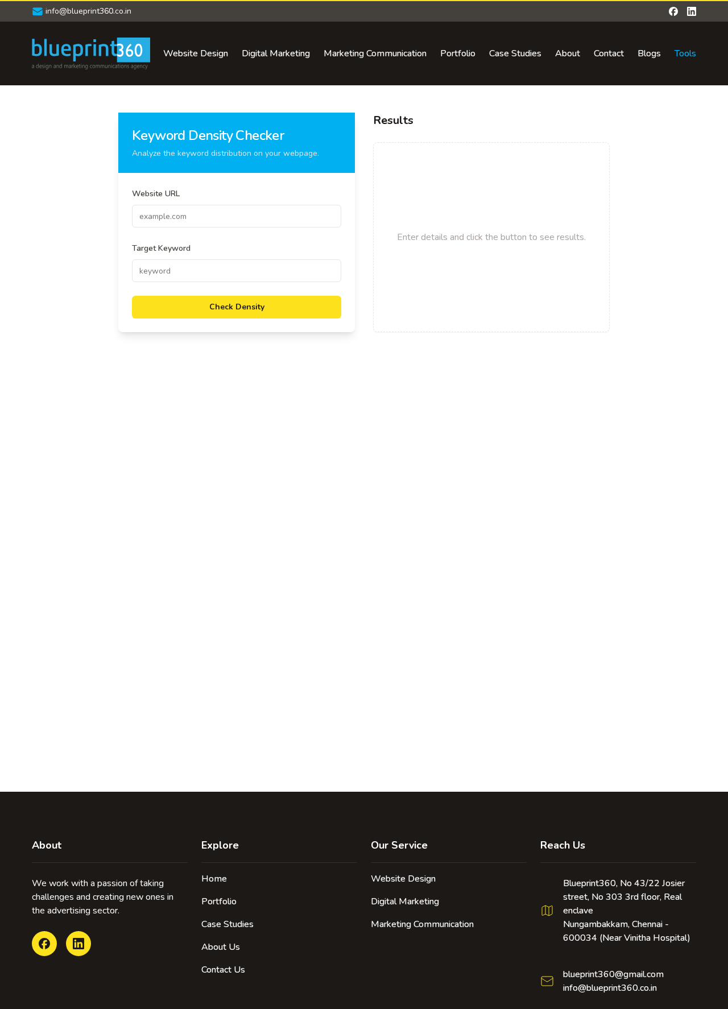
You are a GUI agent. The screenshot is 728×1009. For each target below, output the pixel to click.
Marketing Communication (375, 53)
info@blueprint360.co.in (610, 988)
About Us (220, 947)
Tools (685, 53)
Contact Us (223, 969)
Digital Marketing (276, 53)
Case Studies (515, 53)
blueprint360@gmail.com (613, 974)
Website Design (195, 53)
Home (214, 878)
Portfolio (457, 53)
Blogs (649, 53)
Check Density (236, 306)
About (567, 53)
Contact (609, 53)
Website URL (156, 193)
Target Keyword (161, 248)
